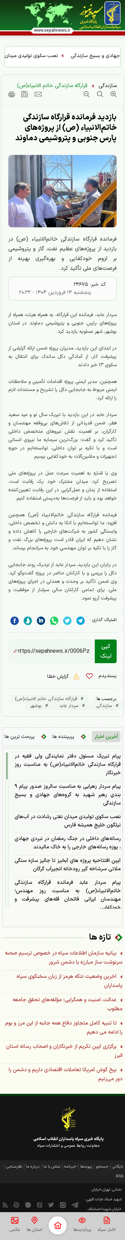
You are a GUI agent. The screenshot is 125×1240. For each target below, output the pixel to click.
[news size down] (86, 94)
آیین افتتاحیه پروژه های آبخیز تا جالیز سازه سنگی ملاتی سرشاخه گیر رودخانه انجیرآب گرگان (68, 865)
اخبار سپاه (107, 1229)
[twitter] (67, 621)
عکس (14, 1229)
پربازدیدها (82, 1229)
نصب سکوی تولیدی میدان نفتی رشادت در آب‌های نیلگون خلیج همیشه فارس (68, 821)
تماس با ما (51, 1167)
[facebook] (14, 621)
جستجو (102, 1167)
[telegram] (80, 621)
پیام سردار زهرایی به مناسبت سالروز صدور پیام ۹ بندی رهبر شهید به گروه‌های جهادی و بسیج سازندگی (68, 795)
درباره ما (33, 1167)
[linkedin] (54, 621)
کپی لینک (105, 651)
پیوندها (86, 1167)
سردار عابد (68, 706)
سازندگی (108, 86)
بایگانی (117, 1167)
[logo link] (100, 15)
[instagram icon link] (63, 1204)
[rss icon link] (5, 1204)
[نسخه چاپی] (11, 94)
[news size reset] (99, 94)
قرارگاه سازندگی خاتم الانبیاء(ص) (52, 86)
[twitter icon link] (51, 1204)
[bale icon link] (28, 1204)
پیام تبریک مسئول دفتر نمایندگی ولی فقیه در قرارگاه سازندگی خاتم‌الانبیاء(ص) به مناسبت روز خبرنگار (68, 764)
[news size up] (113, 94)
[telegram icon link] (75, 1204)
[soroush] (28, 621)
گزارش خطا (58, 676)
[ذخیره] (24, 94)
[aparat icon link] (16, 1204)
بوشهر (36, 706)
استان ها (34, 1229)
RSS (119, 1176)
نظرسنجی (14, 1167)
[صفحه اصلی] (58, 1225)
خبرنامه (70, 1167)
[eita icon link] (39, 1204)
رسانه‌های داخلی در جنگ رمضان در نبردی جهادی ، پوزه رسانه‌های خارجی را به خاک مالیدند (68, 843)
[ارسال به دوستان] (38, 94)
